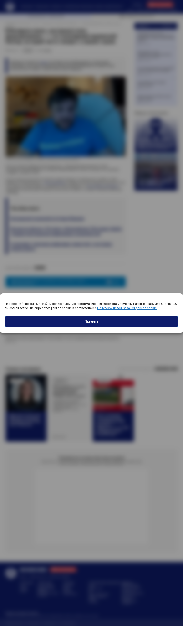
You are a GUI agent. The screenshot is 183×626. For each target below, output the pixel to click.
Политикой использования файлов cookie (127, 308)
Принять (91, 321)
